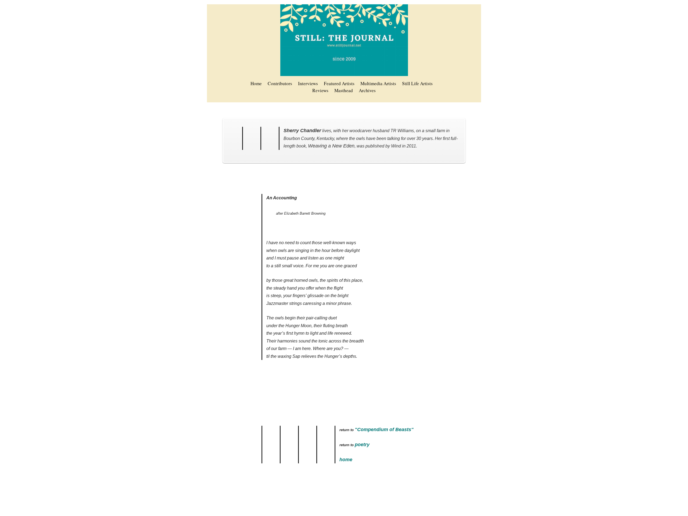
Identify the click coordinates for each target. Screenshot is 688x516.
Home (256, 83)
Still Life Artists (417, 83)
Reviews (320, 90)
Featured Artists (339, 83)
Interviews (308, 83)
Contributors (280, 83)
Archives (367, 90)
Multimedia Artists (378, 83)
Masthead (343, 90)
